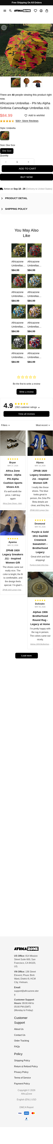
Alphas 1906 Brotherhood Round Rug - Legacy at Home (40, 644)
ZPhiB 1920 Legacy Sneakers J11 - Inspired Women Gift (40, 510)
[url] (26, 992)
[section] (27, 121)
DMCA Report (26, 1107)
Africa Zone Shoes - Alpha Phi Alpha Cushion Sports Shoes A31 (13, 503)
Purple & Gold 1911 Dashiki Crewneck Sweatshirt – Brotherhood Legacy (40, 565)
